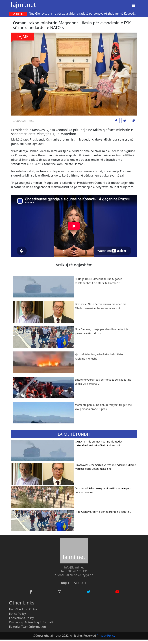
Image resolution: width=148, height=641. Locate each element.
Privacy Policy (106, 636)
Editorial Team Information (27, 627)
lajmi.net (23, 4)
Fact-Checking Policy (23, 609)
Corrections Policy (21, 618)
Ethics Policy (17, 614)
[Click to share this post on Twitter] (123, 120)
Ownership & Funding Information (32, 622)
